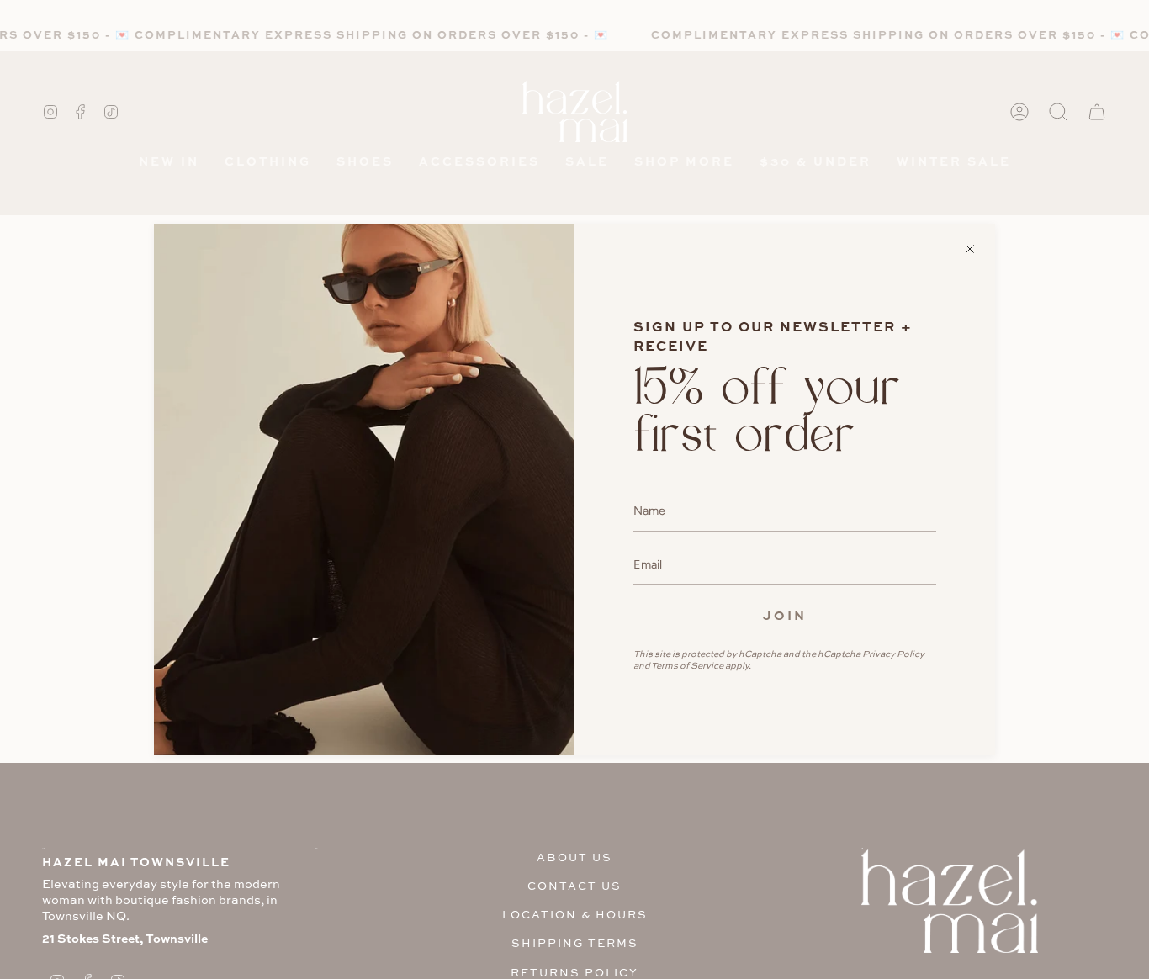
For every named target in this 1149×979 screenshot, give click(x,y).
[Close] (969, 249)
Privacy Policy (893, 653)
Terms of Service (687, 665)
